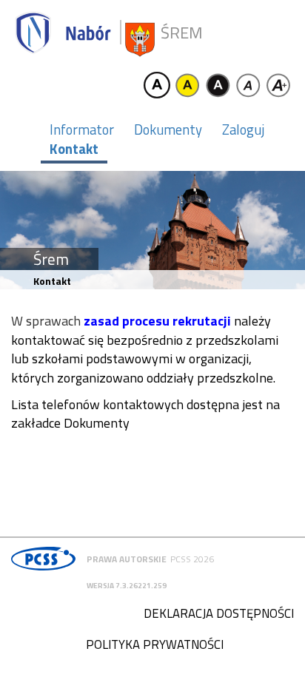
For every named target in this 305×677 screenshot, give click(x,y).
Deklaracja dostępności (219, 613)
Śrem (182, 32)
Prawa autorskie (127, 559)
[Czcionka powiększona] (278, 85)
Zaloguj (243, 129)
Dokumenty (168, 129)
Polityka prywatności (155, 644)
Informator (82, 129)
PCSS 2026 (192, 559)
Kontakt (74, 148)
